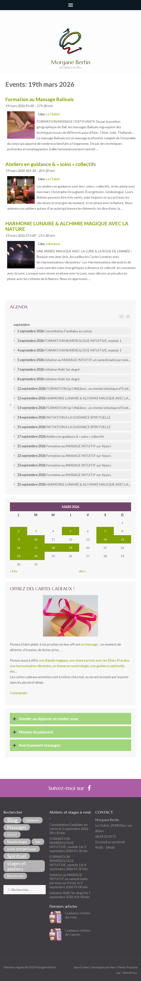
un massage (89, 644)
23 (18, 556)
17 (35, 547)
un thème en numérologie (71, 666)
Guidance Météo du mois (78, 915)
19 (70, 547)
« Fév (13, 571)
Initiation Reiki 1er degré (67, 893)
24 (35, 556)
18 (53, 547)
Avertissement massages (39, 745)
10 (35, 539)
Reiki (38, 841)
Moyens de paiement (35, 732)
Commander (19, 693)
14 (105, 539)
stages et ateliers (16, 866)
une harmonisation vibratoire (30, 666)
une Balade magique (53, 660)
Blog (12, 820)
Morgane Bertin (70, 62)
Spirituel (16, 856)
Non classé (12, 834)
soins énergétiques (21, 849)
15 (122, 539)
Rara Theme (117, 967)
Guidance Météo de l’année (78, 932)
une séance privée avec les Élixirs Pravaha (99, 660)
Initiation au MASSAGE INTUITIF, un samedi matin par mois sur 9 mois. (68, 879)
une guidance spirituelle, (107, 666)
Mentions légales (14, 967)
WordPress (130, 972)
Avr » (82, 571)
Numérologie (17, 842)
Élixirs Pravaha (15, 875)
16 (18, 547)
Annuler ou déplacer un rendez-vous (48, 718)
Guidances (32, 820)
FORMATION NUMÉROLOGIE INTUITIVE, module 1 (64, 843)
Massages (16, 827)
